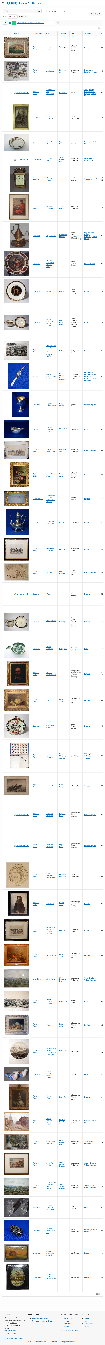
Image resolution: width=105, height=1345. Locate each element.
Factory (62, 142)
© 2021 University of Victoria (38, 1342)
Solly (61, 157)
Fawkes (62, 1120)
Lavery (61, 47)
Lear (60, 571)
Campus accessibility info (42, 1321)
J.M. (60, 72)
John (61, 430)
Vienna (86, 264)
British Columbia (89, 755)
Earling (91, 90)
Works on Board (36, 48)
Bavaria (87, 72)
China (86, 649)
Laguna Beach (89, 233)
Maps (87, 1326)
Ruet (61, 549)
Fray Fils (62, 522)
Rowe (61, 1097)
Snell (61, 1162)
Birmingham (88, 372)
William (61, 406)
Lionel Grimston (62, 1123)
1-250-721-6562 (10, 1333)
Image (16, 33)
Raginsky (62, 814)
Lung (61, 649)
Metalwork (36, 179)
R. (65, 1097)
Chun (65, 649)
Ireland (86, 48)
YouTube (67, 1323)
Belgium (87, 475)
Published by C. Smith (63, 875)
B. (66, 93)
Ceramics (36, 143)
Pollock (62, 93)
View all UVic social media (69, 1330)
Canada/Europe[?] (90, 179)
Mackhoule (63, 428)
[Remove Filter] (57, 22)
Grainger (62, 622)
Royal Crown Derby (61, 322)
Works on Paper (36, 71)
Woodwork (36, 117)
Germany (94, 72)
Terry (61, 206)
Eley (60, 404)
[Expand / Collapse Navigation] (3, 3)
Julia (61, 476)
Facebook (68, 1318)
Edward (62, 573)
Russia (86, 1074)
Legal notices (54, 1342)
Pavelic (62, 754)
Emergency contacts (68, 1342)
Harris (61, 785)
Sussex (86, 1163)
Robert (61, 474)
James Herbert (62, 1165)
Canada (87, 758)
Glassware (36, 594)
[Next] (99, 28)
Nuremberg (88, 70)
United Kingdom (90, 95)
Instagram (68, 1326)
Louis (65, 549)
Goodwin (62, 449)
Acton (86, 90)
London (87, 405)
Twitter (66, 1321)
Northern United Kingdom (90, 979)
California (87, 237)
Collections (38, 33)
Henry (61, 208)
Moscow (87, 1230)
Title (51, 33)
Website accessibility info (42, 1318)
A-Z (86, 1321)
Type (72, 33)
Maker (63, 33)
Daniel (61, 144)
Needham (62, 1050)
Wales (86, 158)
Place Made (88, 33)
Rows (5, 16)
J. (60, 1052)
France (86, 291)
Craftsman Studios (63, 236)
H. (66, 1001)
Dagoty (62, 291)
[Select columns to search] (6, 11)
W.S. (60, 451)
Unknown (62, 351)
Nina (61, 816)
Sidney (86, 754)
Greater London (89, 92)
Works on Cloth (36, 475)
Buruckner (63, 70)
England (87, 94)
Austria (92, 264)
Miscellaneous (38, 499)
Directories (89, 1323)
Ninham (62, 1001)
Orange (87, 235)
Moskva (94, 1230)
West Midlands (90, 375)
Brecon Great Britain (89, 159)
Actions (21, 16)
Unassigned (37, 159)
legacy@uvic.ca (10, 1331)
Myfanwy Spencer (62, 757)
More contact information (13, 1338)
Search (87, 1318)
